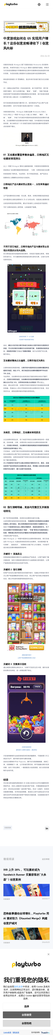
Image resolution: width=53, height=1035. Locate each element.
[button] (48, 954)
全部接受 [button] (27, 1014)
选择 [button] (26, 1006)
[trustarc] (45, 1032)
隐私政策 (18, 986)
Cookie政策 (7, 1032)
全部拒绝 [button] (27, 1023)
